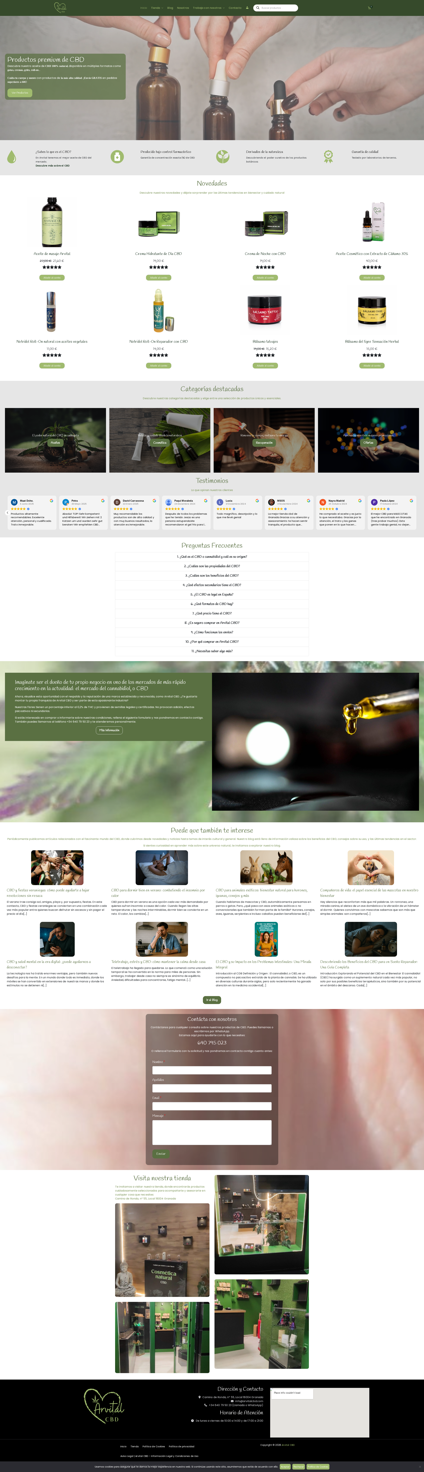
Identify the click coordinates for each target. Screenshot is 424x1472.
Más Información (109, 730)
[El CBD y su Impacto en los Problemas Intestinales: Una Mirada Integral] (266, 939)
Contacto (235, 8)
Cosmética (159, 443)
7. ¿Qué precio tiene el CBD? (212, 613)
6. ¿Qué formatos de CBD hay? (212, 604)
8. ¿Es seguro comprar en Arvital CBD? (212, 623)
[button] (161, 8)
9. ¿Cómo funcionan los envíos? (212, 632)
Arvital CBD (288, 1445)
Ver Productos (20, 93)
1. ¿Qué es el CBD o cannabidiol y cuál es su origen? (212, 557)
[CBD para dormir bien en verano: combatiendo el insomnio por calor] (162, 867)
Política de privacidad (181, 1446)
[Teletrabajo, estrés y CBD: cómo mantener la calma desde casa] (162, 939)
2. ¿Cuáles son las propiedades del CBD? (212, 566)
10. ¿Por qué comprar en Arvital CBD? (212, 642)
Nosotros (183, 8)
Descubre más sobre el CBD (53, 165)
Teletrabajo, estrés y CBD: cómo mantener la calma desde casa (158, 961)
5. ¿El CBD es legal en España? (212, 594)
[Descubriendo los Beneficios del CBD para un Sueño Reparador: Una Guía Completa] (371, 939)
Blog (170, 8)
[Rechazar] (420, 1466)
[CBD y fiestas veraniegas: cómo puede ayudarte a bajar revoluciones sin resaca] (57, 867)
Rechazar (298, 1466)
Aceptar (285, 1466)
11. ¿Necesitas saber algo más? (212, 651)
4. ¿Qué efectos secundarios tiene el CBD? (212, 585)
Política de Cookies (154, 1446)
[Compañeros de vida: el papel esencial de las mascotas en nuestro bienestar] (371, 867)
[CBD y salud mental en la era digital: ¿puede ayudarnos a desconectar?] (57, 939)
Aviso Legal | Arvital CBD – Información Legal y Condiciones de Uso (159, 1456)
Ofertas (368, 443)
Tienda (155, 8)
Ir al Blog (212, 1000)
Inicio (143, 8)
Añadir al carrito (52, 277)
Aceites (55, 443)
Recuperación (264, 443)
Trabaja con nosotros (207, 8)
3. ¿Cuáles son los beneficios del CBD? (212, 575)
